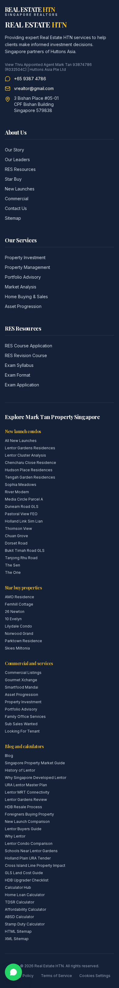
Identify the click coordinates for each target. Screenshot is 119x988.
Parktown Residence (23, 641)
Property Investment (25, 257)
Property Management (27, 267)
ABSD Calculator (19, 916)
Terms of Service (56, 975)
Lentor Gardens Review (26, 799)
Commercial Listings (23, 672)
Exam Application (22, 384)
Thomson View (18, 528)
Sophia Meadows (20, 484)
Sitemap (13, 218)
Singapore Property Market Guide (35, 763)
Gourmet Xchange (21, 680)
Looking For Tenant (22, 731)
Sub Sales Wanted (21, 724)
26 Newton (14, 611)
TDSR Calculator (19, 902)
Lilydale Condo (18, 626)
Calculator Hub (18, 887)
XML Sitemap (17, 938)
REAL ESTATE (36, 24)
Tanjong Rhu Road (21, 558)
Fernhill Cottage (19, 604)
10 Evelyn (13, 619)
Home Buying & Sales (26, 296)
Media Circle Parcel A (24, 499)
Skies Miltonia (17, 648)
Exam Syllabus (19, 365)
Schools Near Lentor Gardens (31, 851)
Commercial (16, 198)
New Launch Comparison (27, 821)
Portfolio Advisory (23, 277)
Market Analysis (20, 286)
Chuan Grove (16, 536)
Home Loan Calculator (25, 894)
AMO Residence (19, 597)
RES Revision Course (26, 355)
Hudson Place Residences (28, 470)
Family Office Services (25, 716)
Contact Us (16, 208)
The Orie (13, 572)
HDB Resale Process (23, 807)
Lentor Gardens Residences (30, 448)
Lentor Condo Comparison (28, 843)
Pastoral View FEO (21, 514)
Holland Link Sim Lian (24, 521)
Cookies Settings (94, 975)
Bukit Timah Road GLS (25, 550)
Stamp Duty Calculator (25, 924)
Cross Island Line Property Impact (35, 865)
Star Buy (13, 179)
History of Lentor (20, 770)
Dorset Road (16, 543)
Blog (9, 755)
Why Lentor (15, 836)
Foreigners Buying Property (29, 814)
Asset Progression (23, 306)
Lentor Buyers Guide (23, 829)
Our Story (14, 149)
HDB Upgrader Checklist (27, 880)
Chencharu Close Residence (30, 462)
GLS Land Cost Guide (24, 872)
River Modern (17, 492)
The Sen (12, 565)
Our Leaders (17, 159)
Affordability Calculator (25, 909)
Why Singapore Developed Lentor (35, 777)
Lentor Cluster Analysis (25, 455)
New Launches (19, 188)
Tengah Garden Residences (30, 477)
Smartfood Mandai (21, 687)
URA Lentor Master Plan (26, 785)
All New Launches (21, 440)
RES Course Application (28, 345)
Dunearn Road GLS (21, 506)
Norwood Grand (19, 633)
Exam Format (17, 375)
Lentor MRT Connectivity (27, 792)
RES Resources (20, 169)
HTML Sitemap (18, 931)
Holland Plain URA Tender (28, 858)
